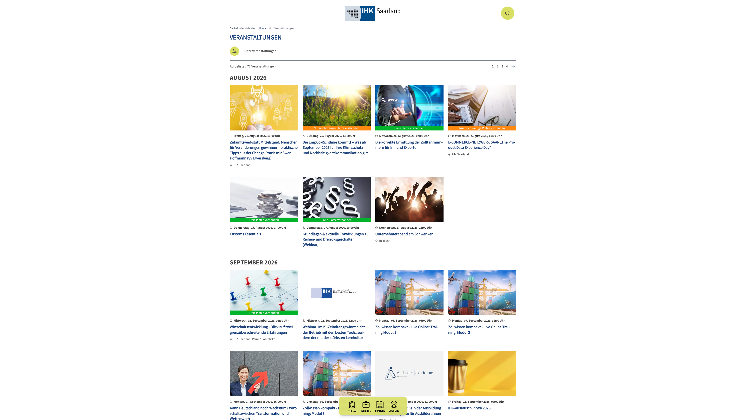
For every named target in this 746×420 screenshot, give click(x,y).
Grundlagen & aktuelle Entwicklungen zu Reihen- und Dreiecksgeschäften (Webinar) (336, 239)
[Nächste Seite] (513, 66)
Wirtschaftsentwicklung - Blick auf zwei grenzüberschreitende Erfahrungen (261, 329)
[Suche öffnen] (507, 13)
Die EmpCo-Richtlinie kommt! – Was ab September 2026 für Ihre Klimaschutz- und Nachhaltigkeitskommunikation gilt (335, 148)
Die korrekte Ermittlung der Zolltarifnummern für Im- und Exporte (409, 145)
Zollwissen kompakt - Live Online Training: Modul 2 (479, 329)
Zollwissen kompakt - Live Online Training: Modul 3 (333, 410)
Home (262, 28)
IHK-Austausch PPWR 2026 (469, 408)
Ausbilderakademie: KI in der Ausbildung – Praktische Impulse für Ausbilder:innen (408, 410)
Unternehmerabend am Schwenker (404, 234)
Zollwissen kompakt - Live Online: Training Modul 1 (406, 329)
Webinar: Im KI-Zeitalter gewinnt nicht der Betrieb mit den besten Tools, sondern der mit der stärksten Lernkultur (334, 332)
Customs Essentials (245, 234)
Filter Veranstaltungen (260, 51)
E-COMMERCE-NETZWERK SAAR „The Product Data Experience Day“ (481, 145)
